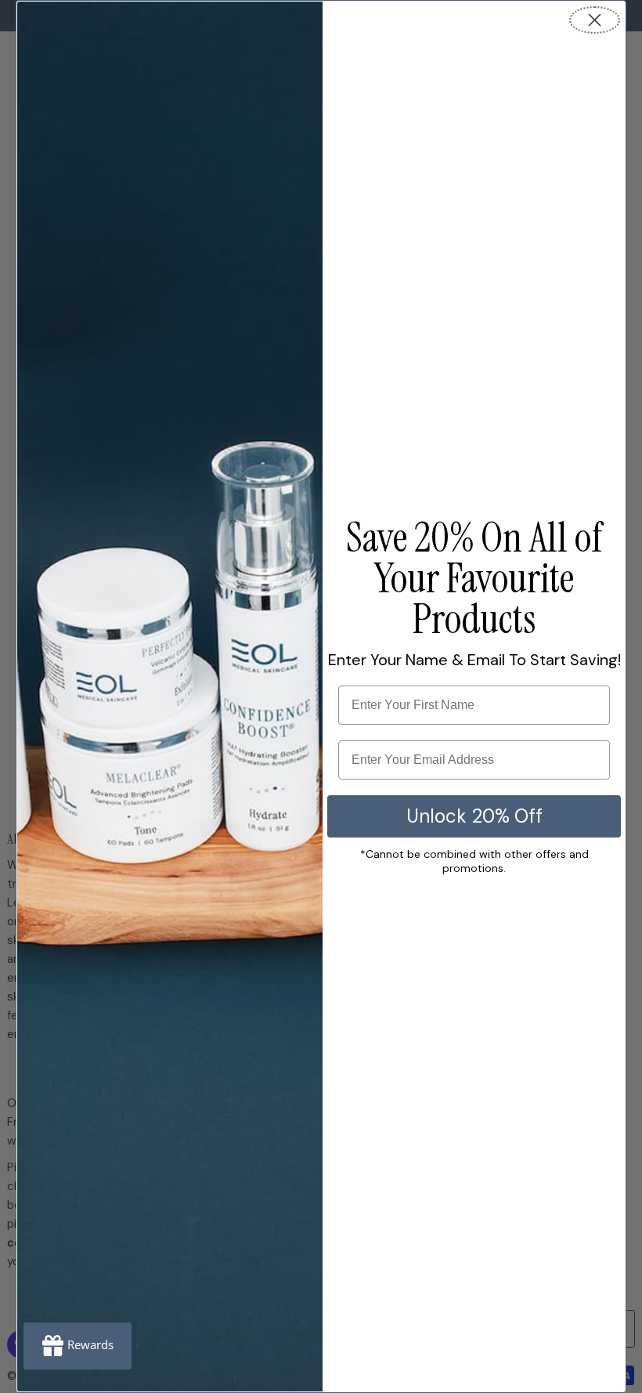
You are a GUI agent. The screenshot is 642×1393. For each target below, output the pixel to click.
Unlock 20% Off (474, 816)
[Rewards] (77, 1345)
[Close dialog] (594, 20)
